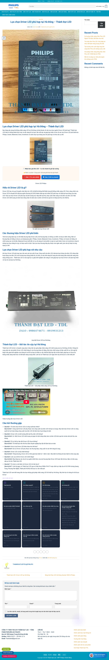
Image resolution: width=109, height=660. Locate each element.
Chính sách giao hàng (80, 636)
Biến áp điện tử (90, 11)
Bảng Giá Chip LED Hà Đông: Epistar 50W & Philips (60, 575)
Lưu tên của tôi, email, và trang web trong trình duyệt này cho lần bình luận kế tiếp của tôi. (33, 611)
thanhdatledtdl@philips (47, 27)
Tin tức (98, 11)
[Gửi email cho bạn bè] (41, 551)
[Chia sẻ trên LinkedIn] (47, 551)
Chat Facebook (7, 652)
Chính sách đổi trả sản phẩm (82, 645)
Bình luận (8, 589)
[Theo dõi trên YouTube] (71, 1)
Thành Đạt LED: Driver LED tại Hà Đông (18, 575)
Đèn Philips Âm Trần (16, 11)
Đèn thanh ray (36, 11)
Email (32, 603)
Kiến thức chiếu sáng (8, 14)
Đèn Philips (5, 11)
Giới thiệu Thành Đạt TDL (81, 648)
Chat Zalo (6, 649)
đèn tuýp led (27, 11)
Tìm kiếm (87, 20)
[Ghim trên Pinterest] (44, 551)
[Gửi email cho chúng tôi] (67, 1)
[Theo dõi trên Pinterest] (70, 1)
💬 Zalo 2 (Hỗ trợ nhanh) (50, 177)
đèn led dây (53, 11)
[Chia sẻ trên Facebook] (34, 551)
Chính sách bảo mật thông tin (82, 633)
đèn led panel (63, 11)
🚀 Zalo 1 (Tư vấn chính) (31, 177)
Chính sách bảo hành (80, 630)
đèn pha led (45, 11)
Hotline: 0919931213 (9, 656)
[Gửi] (94, 6)
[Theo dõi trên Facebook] (65, 1)
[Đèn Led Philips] (14, 6)
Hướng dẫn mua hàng (80, 639)
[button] (101, 6)
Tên (6, 603)
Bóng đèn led (81, 11)
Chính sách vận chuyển (80, 642)
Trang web (58, 603)
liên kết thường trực (52, 557)
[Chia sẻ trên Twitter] (37, 551)
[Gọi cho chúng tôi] (68, 1)
